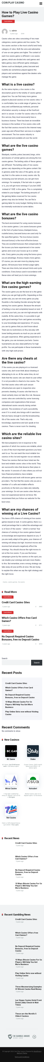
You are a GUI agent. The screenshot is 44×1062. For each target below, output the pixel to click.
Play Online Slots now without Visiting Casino (21, 713)
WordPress (37, 1051)
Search (4, 658)
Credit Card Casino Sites (16, 602)
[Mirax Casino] (11, 785)
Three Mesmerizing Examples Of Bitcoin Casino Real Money (28, 988)
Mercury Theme (22, 1053)
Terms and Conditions (22, 1057)
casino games (12, 582)
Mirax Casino (11, 788)
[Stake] (33, 756)
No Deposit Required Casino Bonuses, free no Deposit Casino (20, 638)
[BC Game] (11, 756)
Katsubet (33, 788)
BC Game (11, 759)
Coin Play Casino (13, 2)
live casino (21, 582)
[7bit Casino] (11, 815)
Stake (33, 759)
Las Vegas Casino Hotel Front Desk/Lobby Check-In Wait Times (28, 1002)
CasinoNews (8, 21)
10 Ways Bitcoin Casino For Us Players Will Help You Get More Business (19, 704)
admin (14, 31)
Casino (5, 582)
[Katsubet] (33, 785)
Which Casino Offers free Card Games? (19, 689)
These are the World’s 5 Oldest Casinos (25, 1015)
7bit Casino (11, 818)
